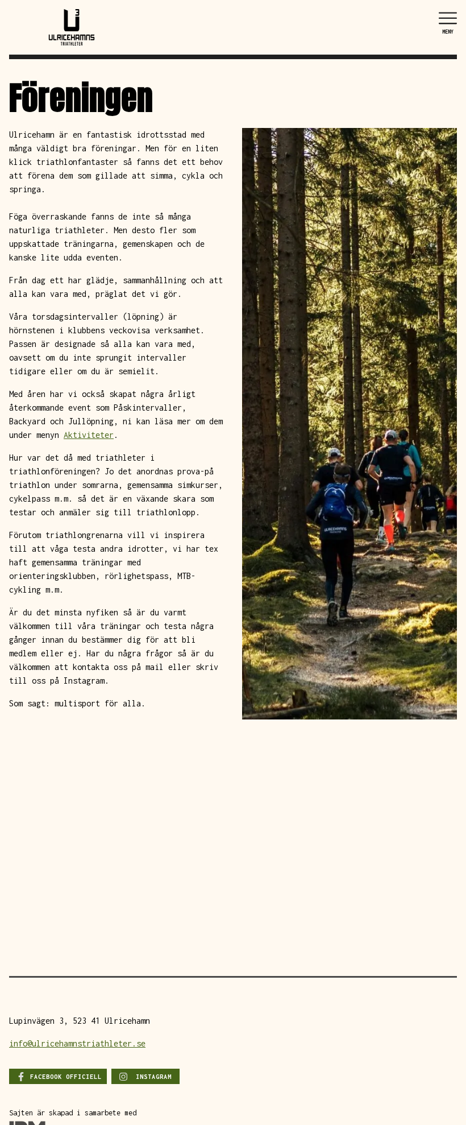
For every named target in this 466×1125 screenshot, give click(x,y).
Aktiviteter (89, 435)
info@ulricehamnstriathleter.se (77, 1043)
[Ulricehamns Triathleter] (71, 26)
